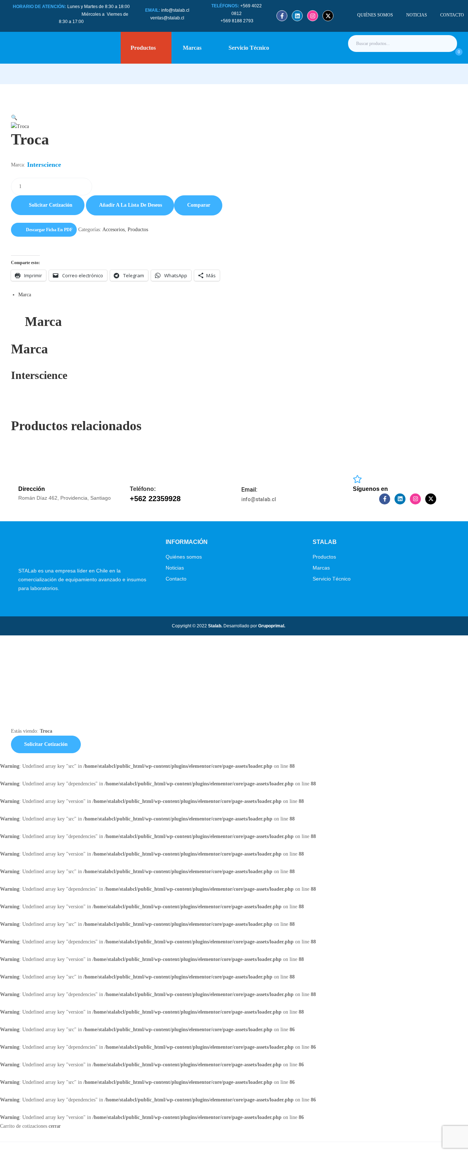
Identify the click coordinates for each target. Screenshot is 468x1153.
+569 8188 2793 (237, 20)
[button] (234, 113)
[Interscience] (60, 410)
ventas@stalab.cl (167, 17)
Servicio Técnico (332, 579)
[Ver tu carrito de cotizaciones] (450, 56)
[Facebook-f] (281, 15)
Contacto (176, 579)
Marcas (321, 568)
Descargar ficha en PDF (49, 229)
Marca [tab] (43, 321)
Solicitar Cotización (50, 205)
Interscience (44, 164)
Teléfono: (143, 489)
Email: (249, 489)
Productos (138, 229)
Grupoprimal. (271, 625)
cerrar (55, 1126)
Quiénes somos (184, 557)
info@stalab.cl (175, 10)
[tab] (237, 294)
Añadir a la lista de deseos (130, 205)
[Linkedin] (297, 15)
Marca (24, 294)
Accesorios (113, 229)
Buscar (445, 43)
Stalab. (214, 625)
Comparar (198, 205)
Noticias (175, 568)
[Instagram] (312, 15)
